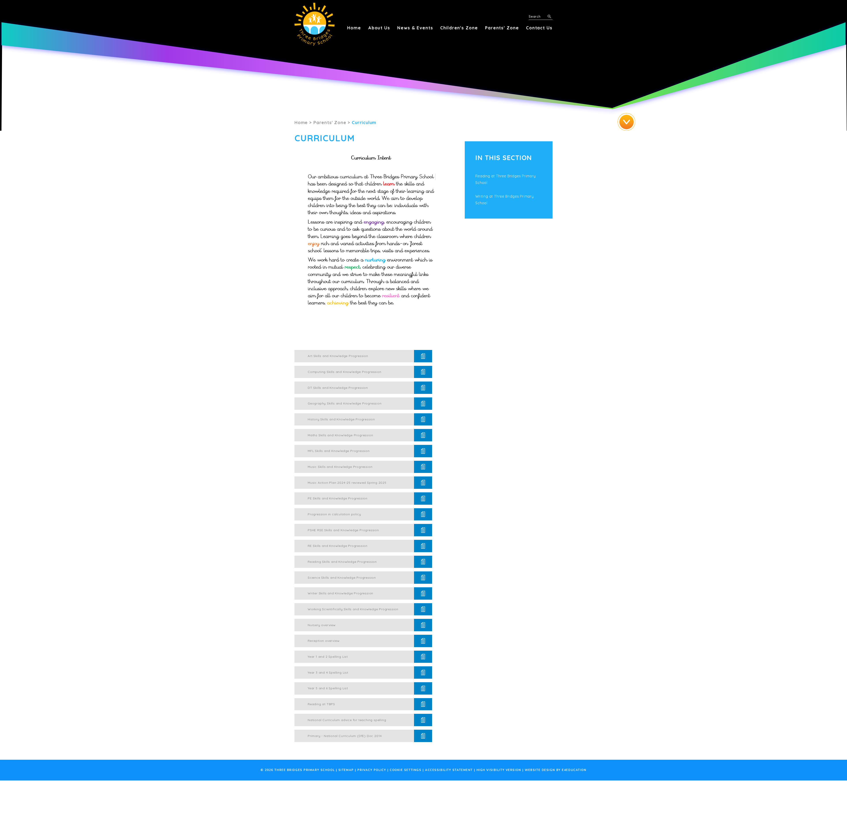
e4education (574, 770)
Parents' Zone (329, 122)
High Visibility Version (498, 770)
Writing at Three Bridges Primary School (504, 199)
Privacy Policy (371, 770)
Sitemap (346, 770)
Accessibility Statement (449, 770)
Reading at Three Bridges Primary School (505, 179)
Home (301, 122)
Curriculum (364, 122)
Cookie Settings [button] (405, 770)
